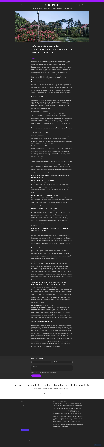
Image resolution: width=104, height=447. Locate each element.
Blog (22, 403)
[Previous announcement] (21, 1)
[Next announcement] (83, 1)
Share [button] (33, 58)
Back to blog (53, 351)
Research (22, 401)
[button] (22, 5)
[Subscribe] (61, 393)
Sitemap (22, 405)
